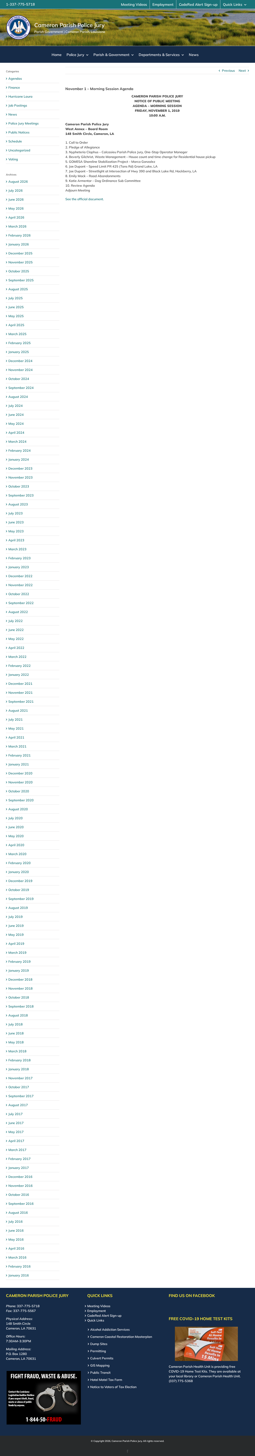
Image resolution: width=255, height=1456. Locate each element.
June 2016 (16, 1230)
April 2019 (16, 944)
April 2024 (16, 433)
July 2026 (15, 190)
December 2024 (20, 361)
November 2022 (20, 585)
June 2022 (16, 630)
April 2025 (16, 325)
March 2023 (17, 549)
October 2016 (18, 1195)
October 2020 (18, 791)
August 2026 (18, 181)
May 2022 (16, 639)
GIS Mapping (100, 1365)
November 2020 (20, 782)
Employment (96, 1311)
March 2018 (17, 1051)
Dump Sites (98, 1344)
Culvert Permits (101, 1358)
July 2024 (15, 406)
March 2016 (17, 1257)
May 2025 (16, 316)
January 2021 (18, 764)
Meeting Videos (98, 1306)
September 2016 (21, 1204)
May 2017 (16, 1132)
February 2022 (19, 666)
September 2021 (21, 701)
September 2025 (21, 280)
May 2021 (16, 728)
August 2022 (18, 612)
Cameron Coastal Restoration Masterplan (121, 1337)
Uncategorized (19, 150)
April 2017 (16, 1141)
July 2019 (15, 917)
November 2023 (20, 477)
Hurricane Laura (20, 96)
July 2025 (15, 298)
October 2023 (18, 486)
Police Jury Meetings (23, 123)
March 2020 (17, 854)
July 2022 (15, 621)
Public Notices (18, 132)
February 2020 (19, 863)
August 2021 (18, 710)
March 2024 (17, 441)
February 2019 (19, 961)
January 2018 (18, 1069)
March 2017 (17, 1150)
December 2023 (20, 468)
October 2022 (18, 594)
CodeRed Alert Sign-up (104, 1316)
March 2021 (17, 746)
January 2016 (18, 1275)
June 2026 (16, 199)
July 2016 (15, 1221)
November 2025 (20, 262)
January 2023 (18, 567)
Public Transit (100, 1373)
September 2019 (21, 899)
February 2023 (19, 558)
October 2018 (18, 997)
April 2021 (16, 737)
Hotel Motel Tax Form (106, 1380)
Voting (13, 159)
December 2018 (20, 979)
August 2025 (18, 289)
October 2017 (18, 1087)
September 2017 (21, 1096)
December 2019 (20, 881)
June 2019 (16, 926)
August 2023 (18, 504)
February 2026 (19, 235)
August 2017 (18, 1105)
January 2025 (18, 352)
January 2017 (18, 1168)
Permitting (98, 1351)
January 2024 (18, 459)
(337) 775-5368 (181, 1381)
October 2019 (18, 890)
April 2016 (16, 1248)
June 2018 (16, 1033)
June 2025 (16, 307)
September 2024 (21, 388)
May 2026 (16, 208)
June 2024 (16, 415)
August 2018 (18, 1015)
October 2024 (18, 379)
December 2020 (20, 773)
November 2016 (20, 1186)
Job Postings (17, 105)
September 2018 (21, 1006)
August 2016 (18, 1213)
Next (242, 71)
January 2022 (18, 675)
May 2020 (16, 836)
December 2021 (20, 684)
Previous (228, 71)
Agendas (15, 78)
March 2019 (17, 953)
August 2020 (18, 809)
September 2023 (21, 495)
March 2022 (17, 657)
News (12, 114)
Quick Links (95, 1320)
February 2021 (19, 755)
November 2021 (20, 693)
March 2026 (17, 226)
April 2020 (16, 845)
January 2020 (18, 872)
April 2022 (16, 648)
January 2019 (18, 970)
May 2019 (16, 935)
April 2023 (16, 540)
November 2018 (20, 988)
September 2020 (21, 800)
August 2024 (18, 397)
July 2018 (15, 1024)
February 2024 (19, 450)
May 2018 (16, 1042)
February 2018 (19, 1060)
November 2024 (20, 370)
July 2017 (15, 1114)
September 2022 (21, 603)
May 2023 (16, 531)
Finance (14, 87)
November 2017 (20, 1078)
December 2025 (20, 253)
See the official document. (84, 199)
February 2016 (19, 1266)
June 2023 (16, 522)
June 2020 (16, 827)
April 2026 (16, 217)
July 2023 (15, 513)
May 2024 (16, 424)
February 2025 (19, 343)
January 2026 (18, 244)
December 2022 (20, 576)
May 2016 (16, 1239)
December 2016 (20, 1177)
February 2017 (19, 1159)
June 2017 (16, 1123)
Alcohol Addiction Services (110, 1329)
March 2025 (17, 334)
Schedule (15, 141)
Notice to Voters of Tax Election (113, 1387)
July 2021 (15, 719)
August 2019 (18, 908)
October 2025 (18, 271)
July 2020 (15, 818)
